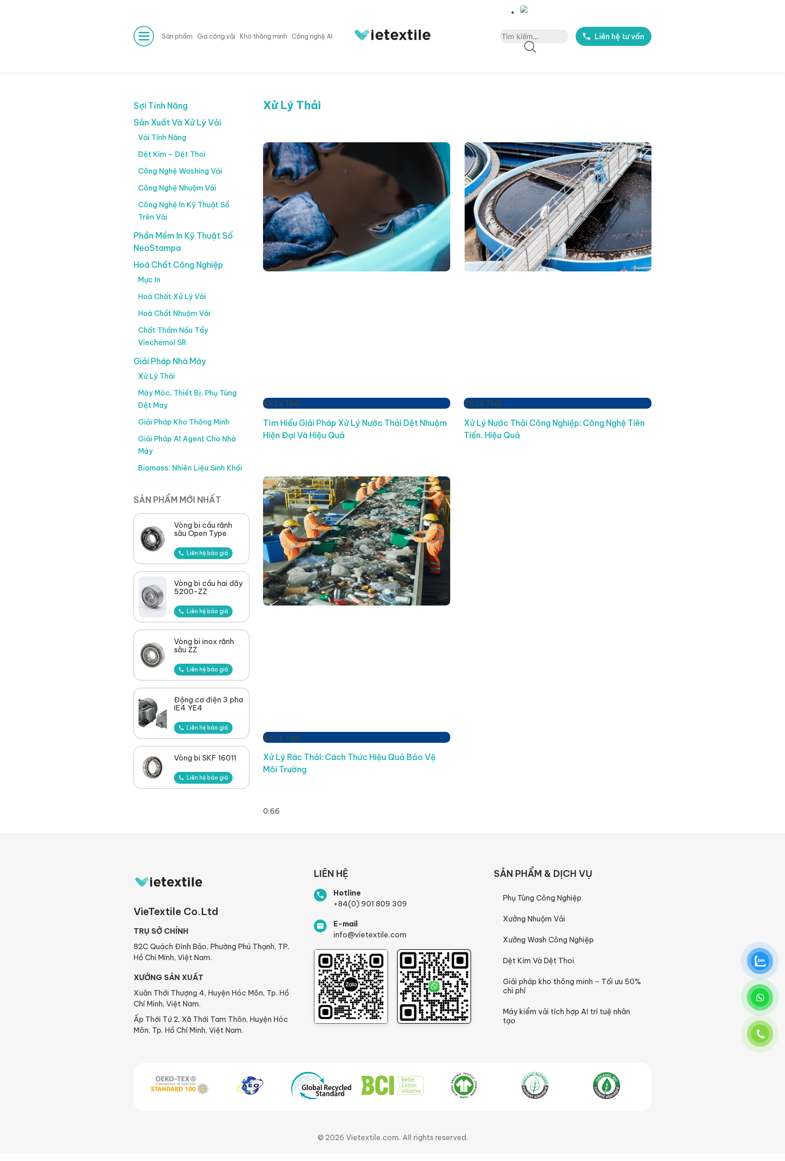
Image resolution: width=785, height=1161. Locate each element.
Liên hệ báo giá (207, 553)
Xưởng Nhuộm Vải (534, 918)
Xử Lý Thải (156, 375)
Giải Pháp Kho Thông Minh (183, 421)
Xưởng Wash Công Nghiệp (548, 939)
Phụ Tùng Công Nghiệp (542, 897)
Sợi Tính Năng (161, 105)
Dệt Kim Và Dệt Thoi (538, 960)
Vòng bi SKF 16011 (205, 757)
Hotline (347, 892)
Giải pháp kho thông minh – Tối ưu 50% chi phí (572, 986)
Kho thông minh (263, 36)
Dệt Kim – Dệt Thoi (171, 154)
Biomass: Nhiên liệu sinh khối (190, 467)
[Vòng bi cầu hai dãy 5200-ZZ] (153, 596)
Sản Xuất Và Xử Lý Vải (177, 122)
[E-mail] (320, 926)
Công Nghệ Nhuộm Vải (177, 187)
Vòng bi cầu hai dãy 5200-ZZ (208, 587)
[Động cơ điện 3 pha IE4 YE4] (153, 713)
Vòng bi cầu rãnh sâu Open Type (203, 529)
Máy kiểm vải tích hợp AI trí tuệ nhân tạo (566, 1016)
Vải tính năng (162, 137)
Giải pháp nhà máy (170, 361)
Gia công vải (216, 36)
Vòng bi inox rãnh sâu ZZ (204, 645)
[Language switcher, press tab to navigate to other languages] (526, 10)
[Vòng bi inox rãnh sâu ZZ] (153, 655)
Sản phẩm (177, 36)
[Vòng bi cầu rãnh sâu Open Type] (153, 538)
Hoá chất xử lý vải (172, 296)
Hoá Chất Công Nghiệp (178, 265)
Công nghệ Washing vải (180, 170)
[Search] (530, 47)
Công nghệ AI (312, 36)
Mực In (149, 279)
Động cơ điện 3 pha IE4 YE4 (208, 703)
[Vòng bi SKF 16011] (153, 767)
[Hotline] (320, 895)
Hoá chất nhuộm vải (174, 313)
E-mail (345, 923)
